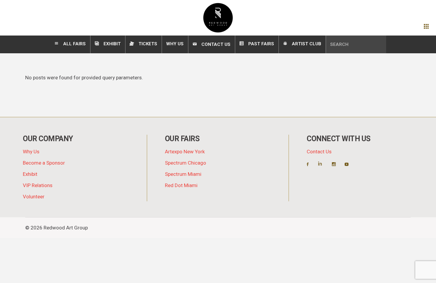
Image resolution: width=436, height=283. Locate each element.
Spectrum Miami (183, 174)
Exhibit (30, 174)
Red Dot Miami (181, 185)
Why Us (31, 151)
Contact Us (319, 151)
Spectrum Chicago (185, 163)
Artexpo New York (185, 151)
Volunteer (33, 196)
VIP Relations (37, 185)
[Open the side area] (426, 26)
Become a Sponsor (44, 163)
